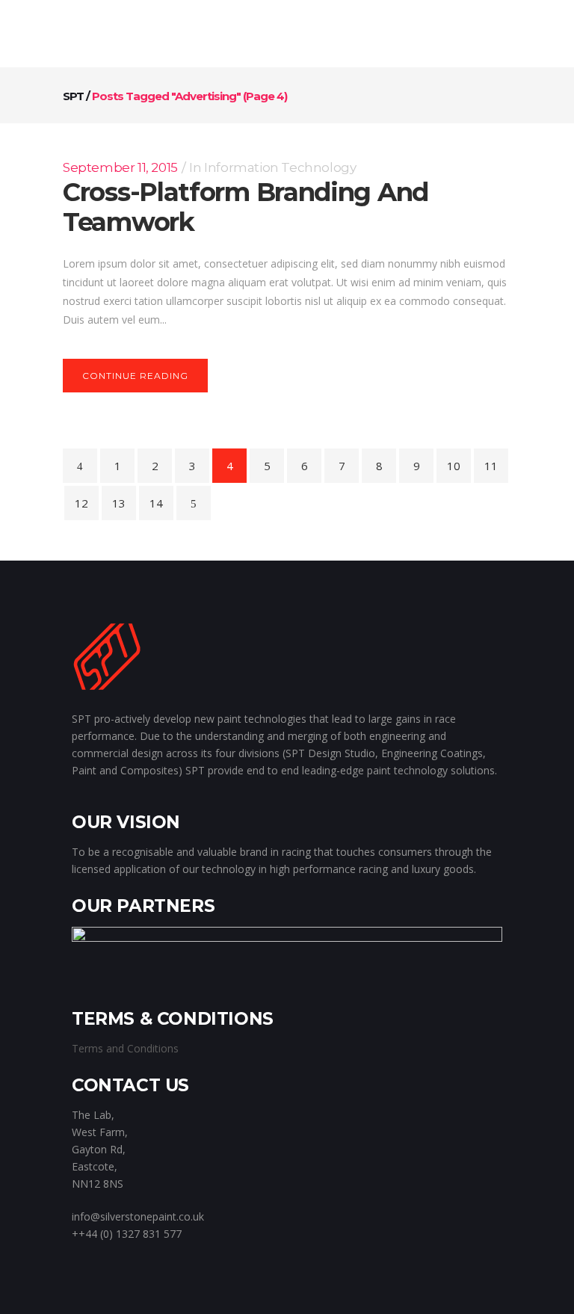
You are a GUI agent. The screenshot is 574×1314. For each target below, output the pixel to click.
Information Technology (280, 167)
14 (156, 503)
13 (119, 503)
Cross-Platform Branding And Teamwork (245, 207)
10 (453, 465)
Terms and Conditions (125, 1048)
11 (491, 465)
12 (81, 503)
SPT (73, 96)
